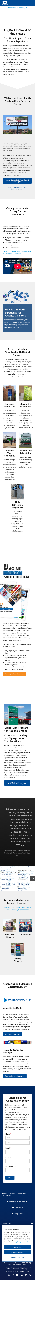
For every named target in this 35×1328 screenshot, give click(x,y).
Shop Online (18, 1214)
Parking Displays (17, 959)
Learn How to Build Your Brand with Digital (17, 181)
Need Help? (6, 1223)
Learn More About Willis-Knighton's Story (17, 188)
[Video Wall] (25, 925)
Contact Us (18, 1208)
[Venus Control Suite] (17, 1000)
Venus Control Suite (12, 1008)
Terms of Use (21, 1267)
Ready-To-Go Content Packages (13, 1051)
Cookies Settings (17, 1257)
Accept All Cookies (17, 1252)
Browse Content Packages (14, 1076)
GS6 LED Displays (9, 935)
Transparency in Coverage (20, 1269)
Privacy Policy (17, 1242)
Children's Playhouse (26, 866)
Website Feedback (9, 1267)
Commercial (22, 1194)
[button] (31, 2)
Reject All (17, 1247)
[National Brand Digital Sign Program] (17, 714)
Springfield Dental (25, 877)
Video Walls (25, 934)
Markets (12, 1194)
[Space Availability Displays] (17, 949)
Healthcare (8, 1196)
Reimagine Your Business (14, 674)
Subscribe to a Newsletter (18, 1202)
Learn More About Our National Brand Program (17, 783)
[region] (17, 1243)
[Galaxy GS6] (9, 925)
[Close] (30, 1227)
